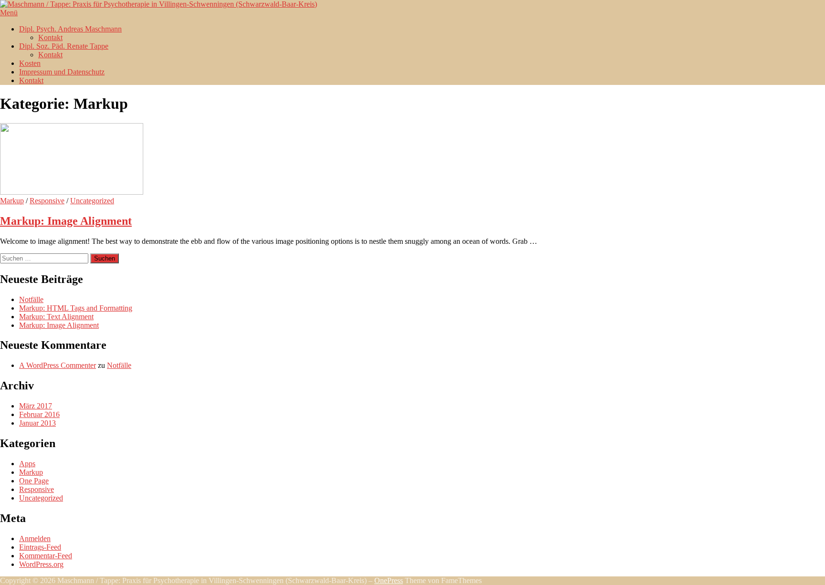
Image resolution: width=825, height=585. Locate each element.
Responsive (47, 201)
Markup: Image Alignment (66, 221)
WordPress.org (41, 564)
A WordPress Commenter (57, 365)
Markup (12, 201)
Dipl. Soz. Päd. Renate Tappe (63, 46)
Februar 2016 (39, 414)
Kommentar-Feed (45, 556)
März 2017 (35, 406)
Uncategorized (92, 201)
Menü (9, 13)
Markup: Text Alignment (56, 317)
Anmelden (35, 538)
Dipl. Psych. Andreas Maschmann (70, 29)
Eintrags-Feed (40, 547)
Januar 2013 (37, 423)
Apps (27, 464)
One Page (34, 481)
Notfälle (31, 299)
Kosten (30, 63)
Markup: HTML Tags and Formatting (75, 308)
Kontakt (50, 37)
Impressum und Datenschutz (62, 72)
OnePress (388, 580)
